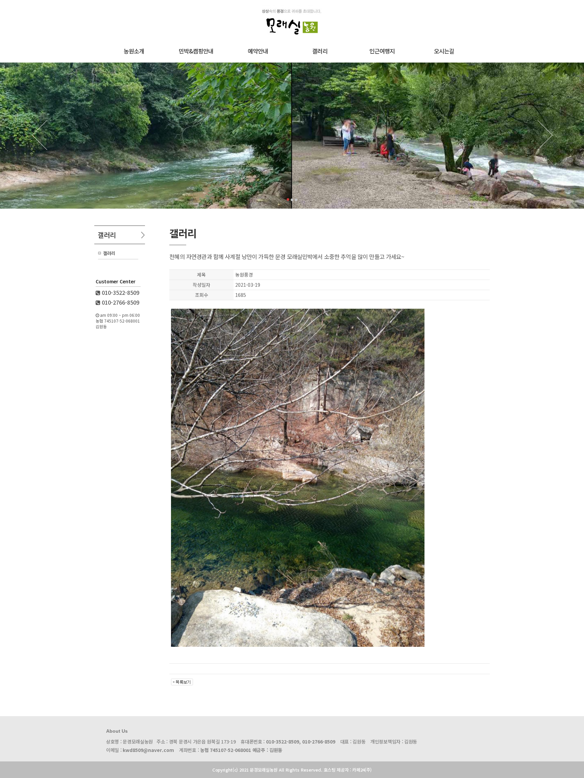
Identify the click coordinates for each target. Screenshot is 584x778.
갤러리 (319, 51)
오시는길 (444, 51)
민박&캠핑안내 (196, 51)
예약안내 (258, 51)
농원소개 (134, 51)
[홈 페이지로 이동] (292, 40)
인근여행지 (382, 51)
